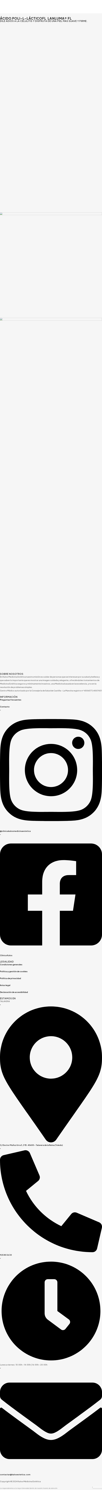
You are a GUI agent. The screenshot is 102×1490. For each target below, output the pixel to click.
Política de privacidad (10, 978)
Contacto (5, 706)
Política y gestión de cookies (13, 971)
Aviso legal (5, 985)
